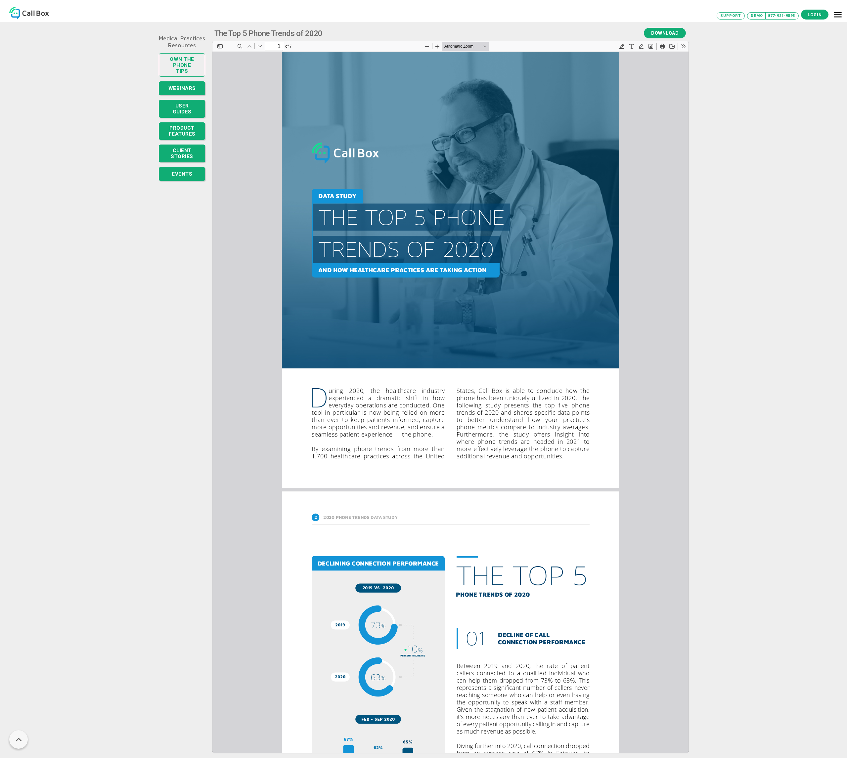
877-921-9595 (781, 16)
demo (757, 16)
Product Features (182, 118)
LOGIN (815, 14)
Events (182, 158)
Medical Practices (182, 38)
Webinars (182, 80)
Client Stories (182, 139)
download (665, 33)
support (730, 16)
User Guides (182, 99)
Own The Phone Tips (182, 61)
